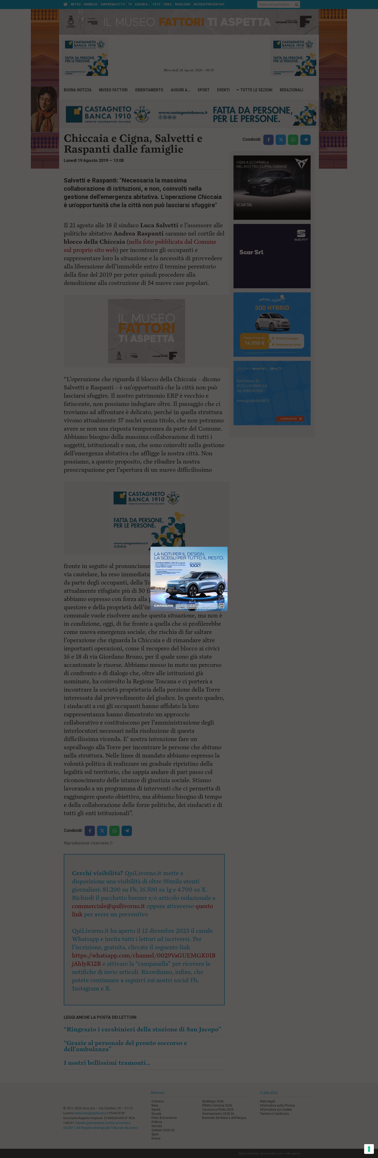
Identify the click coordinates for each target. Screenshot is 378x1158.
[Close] (227, 546)
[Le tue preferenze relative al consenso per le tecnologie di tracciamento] (369, 1149)
